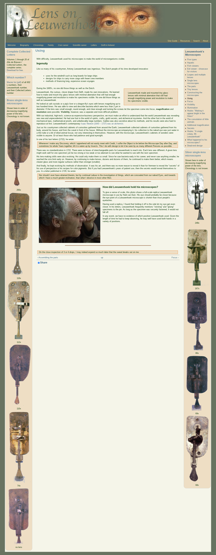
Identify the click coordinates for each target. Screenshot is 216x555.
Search (196, 41)
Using (189, 98)
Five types (192, 59)
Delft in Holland (107, 45)
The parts (191, 86)
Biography (24, 45)
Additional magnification (198, 125)
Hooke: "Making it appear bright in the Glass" (196, 113)
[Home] (86, 21)
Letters (94, 45)
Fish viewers (193, 66)
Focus (190, 101)
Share (43, 263)
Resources (185, 41)
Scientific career (79, 45)
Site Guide (172, 41)
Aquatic (190, 62)
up (102, 257)
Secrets (190, 128)
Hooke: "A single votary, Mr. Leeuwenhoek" (194, 134)
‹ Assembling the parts (47, 257)
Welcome (12, 45)
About (205, 41)
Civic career (63, 45)
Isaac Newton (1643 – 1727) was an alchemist (102, 123)
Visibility (191, 104)
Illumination (192, 108)
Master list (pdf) (14, 82)
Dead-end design (195, 145)
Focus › (175, 257)
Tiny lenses (192, 89)
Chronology (38, 45)
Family (51, 45)
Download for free (15, 70)
